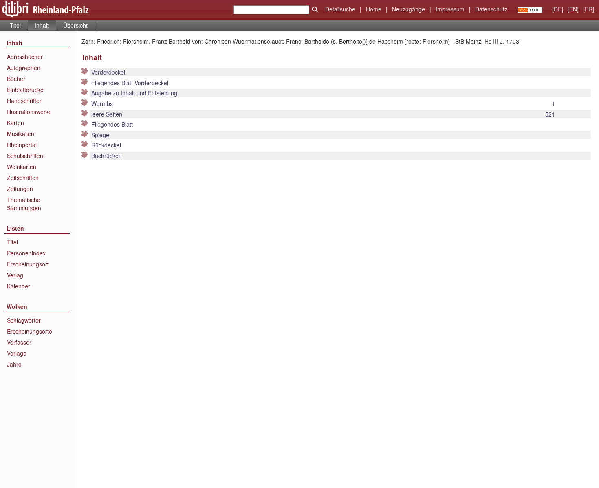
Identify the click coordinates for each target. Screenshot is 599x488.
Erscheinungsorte (29, 331)
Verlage (16, 353)
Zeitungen (20, 189)
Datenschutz (491, 9)
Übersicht (75, 25)
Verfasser (19, 342)
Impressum (450, 9)
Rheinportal (22, 145)
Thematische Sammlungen (24, 204)
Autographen (23, 68)
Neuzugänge (408, 9)
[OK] (315, 9)
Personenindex (26, 253)
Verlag (15, 275)
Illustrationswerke (29, 112)
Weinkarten (21, 167)
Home (373, 9)
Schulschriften (25, 156)
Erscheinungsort (28, 264)
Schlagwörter (24, 320)
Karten (15, 123)
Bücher (16, 79)
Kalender (18, 286)
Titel (15, 25)
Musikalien (20, 134)
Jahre (14, 364)
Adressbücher (25, 57)
